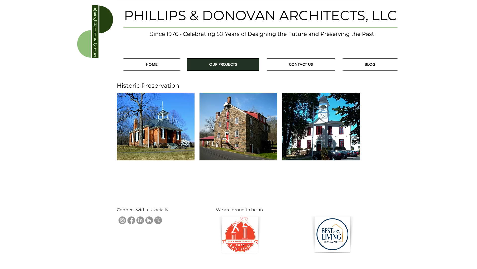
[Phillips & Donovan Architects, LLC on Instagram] (122, 220)
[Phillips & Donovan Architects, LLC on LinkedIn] (140, 220)
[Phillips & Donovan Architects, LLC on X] (158, 220)
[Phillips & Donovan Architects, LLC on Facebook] (131, 220)
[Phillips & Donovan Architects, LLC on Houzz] (149, 220)
